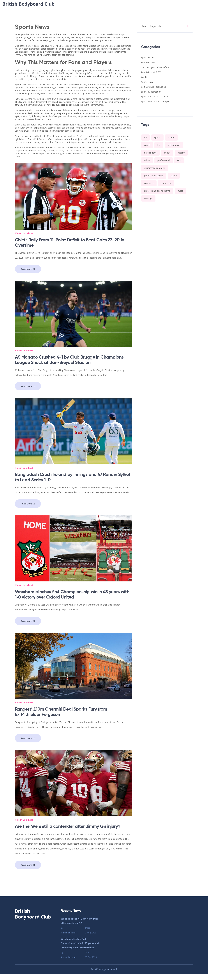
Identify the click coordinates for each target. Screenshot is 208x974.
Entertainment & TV (151, 72)
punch (167, 152)
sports (157, 137)
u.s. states (166, 183)
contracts (148, 183)
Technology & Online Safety (155, 67)
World (144, 77)
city (179, 160)
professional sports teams (157, 190)
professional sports (153, 175)
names (171, 137)
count (147, 145)
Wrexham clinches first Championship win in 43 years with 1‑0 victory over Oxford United (80, 943)
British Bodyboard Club (28, 4)
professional (163, 160)
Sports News (147, 57)
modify (181, 152)
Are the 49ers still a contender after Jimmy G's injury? (67, 826)
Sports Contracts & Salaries (154, 96)
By (69, 930)
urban (147, 160)
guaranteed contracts (154, 167)
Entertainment (148, 62)
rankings (148, 198)
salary (174, 175)
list (158, 145)
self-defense (174, 145)
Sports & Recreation (151, 91)
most (180, 190)
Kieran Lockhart (24, 233)
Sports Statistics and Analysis (155, 101)
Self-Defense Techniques (153, 86)
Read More (27, 268)
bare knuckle (150, 152)
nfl (145, 137)
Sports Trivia (147, 81)
